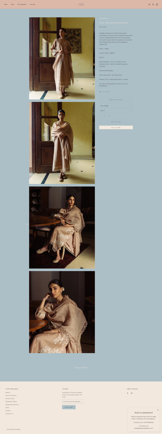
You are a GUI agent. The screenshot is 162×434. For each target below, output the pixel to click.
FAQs (7, 407)
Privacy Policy (10, 398)
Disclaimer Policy (11, 401)
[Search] (153, 4)
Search (7, 392)
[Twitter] (105, 91)
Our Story (32, 4)
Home (6, 4)
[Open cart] (157, 4)
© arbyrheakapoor (11, 426)
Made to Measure (116, 99)
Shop (12, 4)
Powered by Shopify (13, 429)
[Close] (158, 410)
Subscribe (69, 407)
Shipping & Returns (12, 404)
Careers (8, 410)
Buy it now (116, 127)
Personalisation (22, 4)
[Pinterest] (108, 91)
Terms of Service (10, 395)
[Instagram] (131, 393)
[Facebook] (103, 91)
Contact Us (9, 413)
